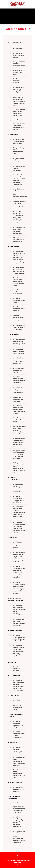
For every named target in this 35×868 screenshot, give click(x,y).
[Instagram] (18, 865)
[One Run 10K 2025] (17, 4)
